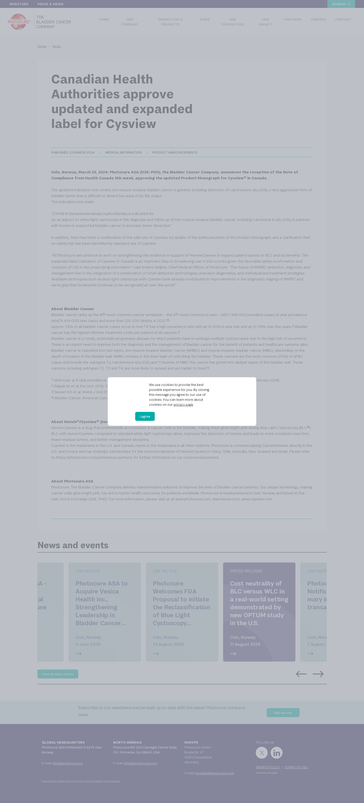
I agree (145, 416)
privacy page (183, 404)
